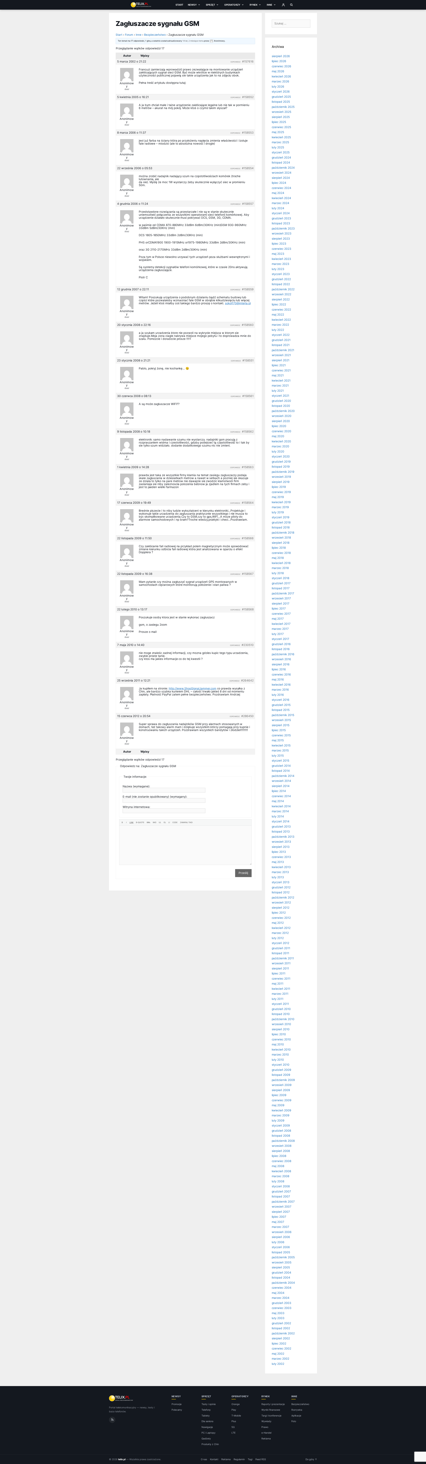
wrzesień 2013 (281, 841)
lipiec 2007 (279, 1216)
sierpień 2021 (280, 360)
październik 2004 (283, 1282)
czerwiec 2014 (281, 796)
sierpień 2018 (280, 542)
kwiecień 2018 (281, 563)
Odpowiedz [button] (235, 62)
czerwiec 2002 (281, 1348)
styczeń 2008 (281, 1186)
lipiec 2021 (279, 365)
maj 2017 (278, 618)
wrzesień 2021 (281, 355)
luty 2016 (278, 694)
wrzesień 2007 (281, 1206)
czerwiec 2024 (281, 188)
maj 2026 (278, 71)
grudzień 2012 (281, 887)
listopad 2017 (281, 588)
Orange (235, 1404)
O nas (204, 1459)
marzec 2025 (280, 142)
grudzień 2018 (281, 522)
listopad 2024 (281, 162)
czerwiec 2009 (281, 1100)
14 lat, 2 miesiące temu (193, 41)
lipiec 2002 (279, 1343)
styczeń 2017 (280, 639)
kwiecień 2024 (281, 198)
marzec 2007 (280, 1227)
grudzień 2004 (281, 1272)
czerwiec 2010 (281, 1039)
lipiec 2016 (279, 669)
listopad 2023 (281, 223)
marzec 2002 (280, 1358)
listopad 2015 (281, 710)
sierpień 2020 (281, 421)
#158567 (248, 573)
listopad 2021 (281, 345)
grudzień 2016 (281, 644)
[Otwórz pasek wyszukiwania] (291, 5)
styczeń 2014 (280, 821)
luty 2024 (278, 208)
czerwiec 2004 (281, 1287)
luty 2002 (278, 1363)
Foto (293, 1421)
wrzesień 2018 (281, 537)
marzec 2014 (280, 811)
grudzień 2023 (281, 218)
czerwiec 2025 (281, 127)
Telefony (206, 1409)
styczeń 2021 (280, 395)
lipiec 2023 (279, 243)
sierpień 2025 (281, 117)
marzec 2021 (280, 385)
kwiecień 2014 (281, 806)
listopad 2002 (281, 1328)
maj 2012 (278, 922)
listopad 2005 (281, 1252)
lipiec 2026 (279, 61)
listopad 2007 (281, 1196)
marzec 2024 (280, 203)
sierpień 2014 (281, 786)
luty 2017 (278, 634)
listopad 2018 (281, 527)
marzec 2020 (280, 446)
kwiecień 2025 (281, 137)
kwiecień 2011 (281, 988)
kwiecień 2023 (281, 259)
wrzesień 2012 (281, 902)
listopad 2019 (281, 466)
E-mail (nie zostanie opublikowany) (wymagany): (155, 796)
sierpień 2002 (281, 1338)
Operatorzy (232, 4)
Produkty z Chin (210, 1444)
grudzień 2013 (281, 826)
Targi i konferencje (271, 1415)
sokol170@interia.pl (238, 303)
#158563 (248, 467)
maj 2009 (278, 1105)
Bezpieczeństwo (155, 34)
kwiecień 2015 (281, 745)
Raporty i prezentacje (273, 1404)
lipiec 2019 (279, 487)
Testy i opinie (209, 1404)
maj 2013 (278, 862)
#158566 (248, 538)
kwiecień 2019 (281, 502)
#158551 (248, 360)
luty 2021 (278, 390)
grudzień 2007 (281, 1191)
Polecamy (177, 1409)
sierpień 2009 (281, 1090)
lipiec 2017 (279, 608)
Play (233, 1409)
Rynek (254, 4)
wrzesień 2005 (281, 1262)
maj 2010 (278, 1044)
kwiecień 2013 (281, 867)
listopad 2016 (281, 649)
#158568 (248, 609)
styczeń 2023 (281, 274)
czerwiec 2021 (281, 370)
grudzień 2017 (281, 583)
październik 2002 (283, 1333)
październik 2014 (283, 776)
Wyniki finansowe (270, 1409)
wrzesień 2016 (281, 659)
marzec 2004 (280, 1297)
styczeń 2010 (280, 1064)
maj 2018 (278, 558)
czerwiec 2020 (281, 431)
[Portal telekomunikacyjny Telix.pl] (121, 1398)
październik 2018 (283, 532)
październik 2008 (283, 1140)
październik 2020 (283, 411)
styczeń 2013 (280, 882)
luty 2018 (278, 573)
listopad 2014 (281, 770)
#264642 (247, 680)
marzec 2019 (280, 507)
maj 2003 (278, 1313)
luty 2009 (278, 1120)
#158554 (248, 168)
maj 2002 (278, 1353)
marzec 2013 (280, 872)
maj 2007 (278, 1222)
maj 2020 (278, 436)
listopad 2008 (281, 1135)
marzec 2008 (280, 1176)
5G (233, 1427)
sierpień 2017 (280, 603)
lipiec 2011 (278, 973)
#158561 (248, 395)
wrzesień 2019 (281, 476)
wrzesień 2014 (281, 781)
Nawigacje (207, 1427)
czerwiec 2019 (281, 492)
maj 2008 (278, 1166)
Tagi (250, 1459)
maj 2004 (278, 1293)
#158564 (248, 502)
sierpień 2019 (281, 482)
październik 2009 (283, 1080)
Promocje (177, 1404)
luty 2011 (278, 999)
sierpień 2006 (281, 1237)
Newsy (192, 4)
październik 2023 (283, 228)
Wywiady (266, 1421)
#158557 (248, 203)
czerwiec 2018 (281, 553)
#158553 (248, 132)
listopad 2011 (280, 953)
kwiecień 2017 (281, 623)
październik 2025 (283, 107)
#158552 (248, 97)
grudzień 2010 (281, 1009)
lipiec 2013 (279, 851)
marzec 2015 (280, 750)
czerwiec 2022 (281, 309)
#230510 (248, 644)
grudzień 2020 (281, 400)
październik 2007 (283, 1201)
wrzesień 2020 (281, 416)
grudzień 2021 (281, 340)
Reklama (266, 1438)
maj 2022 (278, 314)
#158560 (248, 324)
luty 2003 (278, 1318)
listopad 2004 (281, 1277)
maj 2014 (278, 801)
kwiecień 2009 (281, 1110)
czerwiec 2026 (281, 66)
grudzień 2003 (281, 1303)
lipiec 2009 (279, 1095)
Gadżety (206, 1438)
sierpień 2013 (281, 846)
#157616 (248, 61)
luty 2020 (278, 451)
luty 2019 (278, 512)
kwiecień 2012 (281, 928)
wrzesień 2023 (281, 233)
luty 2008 (278, 1181)
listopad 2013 (281, 831)
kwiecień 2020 (281, 441)
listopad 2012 (281, 892)
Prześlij (243, 873)
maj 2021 (278, 375)
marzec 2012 (280, 933)
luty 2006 (278, 1242)
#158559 (248, 289)
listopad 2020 (281, 405)
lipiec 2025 (279, 122)
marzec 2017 (280, 628)
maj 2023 (278, 253)
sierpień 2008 (281, 1151)
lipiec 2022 (279, 304)
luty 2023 (278, 269)
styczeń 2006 (281, 1247)
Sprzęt (210, 4)
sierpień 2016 (281, 664)
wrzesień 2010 (281, 1024)
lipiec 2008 (279, 1156)
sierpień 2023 (281, 238)
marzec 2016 (280, 689)
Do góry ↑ (311, 1459)
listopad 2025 (281, 101)
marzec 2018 (280, 568)
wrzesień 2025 (281, 111)
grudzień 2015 (281, 705)
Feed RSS (260, 1459)
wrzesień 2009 (282, 1085)
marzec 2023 (280, 264)
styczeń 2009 (281, 1125)
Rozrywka (296, 1409)
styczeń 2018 (280, 578)
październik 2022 (283, 289)
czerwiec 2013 (281, 857)
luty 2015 (278, 755)
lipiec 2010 (279, 1034)
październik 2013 (283, 836)
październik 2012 (283, 897)
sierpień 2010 (281, 1029)
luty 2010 (278, 1059)
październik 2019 (283, 471)
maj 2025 (278, 132)
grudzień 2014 (281, 765)
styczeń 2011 (280, 1004)
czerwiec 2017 (281, 613)
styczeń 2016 (280, 699)
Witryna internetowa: (136, 806)
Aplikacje (296, 1415)
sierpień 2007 (281, 1211)
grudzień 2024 (281, 157)
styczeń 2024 (281, 213)
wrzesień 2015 (281, 720)
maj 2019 (278, 497)
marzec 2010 (280, 1054)
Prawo (264, 1427)
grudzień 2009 (281, 1069)
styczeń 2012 (280, 943)
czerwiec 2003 (281, 1308)
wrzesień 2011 (281, 963)
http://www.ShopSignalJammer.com (192, 688)
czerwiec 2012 (281, 917)
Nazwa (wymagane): (136, 786)
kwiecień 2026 (281, 76)
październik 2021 (283, 350)
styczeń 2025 (281, 152)
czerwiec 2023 (281, 248)
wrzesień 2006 (282, 1232)
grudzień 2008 (281, 1130)
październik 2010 (283, 1019)
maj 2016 (278, 679)
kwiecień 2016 (281, 684)
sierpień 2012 (280, 907)
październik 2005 (283, 1257)
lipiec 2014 (279, 791)
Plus (233, 1421)
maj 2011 (278, 983)
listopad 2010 (281, 1014)
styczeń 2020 (281, 456)
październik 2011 (283, 958)
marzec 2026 (280, 81)
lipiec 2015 (279, 730)
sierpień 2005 (281, 1267)
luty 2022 (278, 330)
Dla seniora (207, 1421)
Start (179, 4)
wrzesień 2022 (281, 294)
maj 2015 (278, 740)
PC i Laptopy (208, 1432)
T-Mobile (236, 1415)
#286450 (247, 716)
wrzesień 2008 (281, 1145)
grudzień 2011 (281, 948)
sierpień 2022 (281, 299)
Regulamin (239, 1459)
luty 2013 (278, 877)
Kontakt (214, 1459)
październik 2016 (283, 654)
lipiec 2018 (279, 547)
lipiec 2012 (279, 912)
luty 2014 (278, 816)
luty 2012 (278, 938)
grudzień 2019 (281, 461)
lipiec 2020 (279, 426)
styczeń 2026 (281, 91)
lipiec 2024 (279, 182)
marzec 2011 (280, 993)
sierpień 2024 (281, 177)
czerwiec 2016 (281, 674)
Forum (129, 34)
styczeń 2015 (280, 760)
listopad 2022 (281, 284)
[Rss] (112, 1420)
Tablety (206, 1415)
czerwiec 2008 (281, 1161)
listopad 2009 (281, 1074)
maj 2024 (278, 193)
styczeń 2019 (280, 517)
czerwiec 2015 (281, 735)
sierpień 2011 (280, 968)
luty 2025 (278, 147)
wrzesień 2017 (281, 598)
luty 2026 (278, 86)
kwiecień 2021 (281, 380)
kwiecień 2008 (281, 1171)
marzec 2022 (280, 324)
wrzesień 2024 (281, 172)
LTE (233, 1432)
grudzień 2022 (281, 279)
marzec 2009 (280, 1115)
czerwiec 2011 (281, 978)
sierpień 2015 (280, 725)
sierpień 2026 (281, 56)
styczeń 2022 (281, 335)
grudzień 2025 (281, 96)
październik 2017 (283, 593)
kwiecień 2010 (281, 1049)
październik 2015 (283, 715)
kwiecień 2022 (281, 319)
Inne (269, 4)
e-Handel (266, 1432)
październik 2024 (283, 167)
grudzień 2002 (281, 1323)
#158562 (248, 431)
